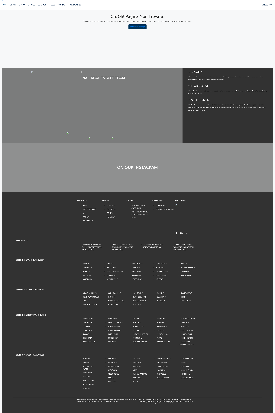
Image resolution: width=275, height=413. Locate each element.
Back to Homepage (137, 27)
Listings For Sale (27, 5)
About (13, 5)
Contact (62, 5)
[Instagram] (186, 233)
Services (42, 5)
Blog (53, 5)
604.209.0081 (266, 5)
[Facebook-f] (176, 233)
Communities (75, 5)
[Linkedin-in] (181, 233)
